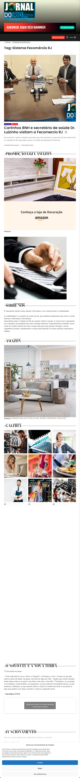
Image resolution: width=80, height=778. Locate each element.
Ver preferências (40, 774)
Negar (40, 768)
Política (14, 124)
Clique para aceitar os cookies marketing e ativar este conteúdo (40, 705)
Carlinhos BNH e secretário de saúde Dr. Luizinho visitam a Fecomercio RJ (39, 130)
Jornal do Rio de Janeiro (11, 145)
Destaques (8, 124)
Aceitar (40, 763)
